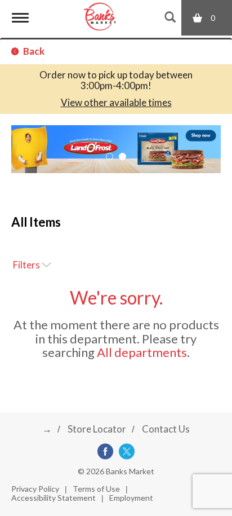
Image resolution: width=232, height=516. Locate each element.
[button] (116, 148)
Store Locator (97, 429)
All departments (142, 352)
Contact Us (166, 429)
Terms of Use (96, 488)
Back (32, 51)
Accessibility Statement (53, 497)
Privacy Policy (35, 488)
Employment (131, 497)
